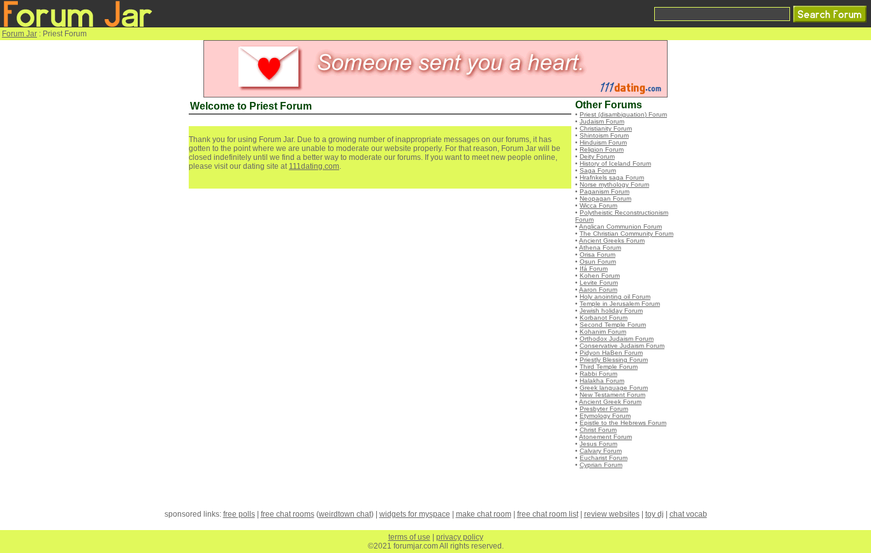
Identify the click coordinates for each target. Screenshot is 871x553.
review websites (612, 514)
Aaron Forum (598, 289)
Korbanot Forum (603, 317)
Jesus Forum (598, 443)
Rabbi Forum (598, 373)
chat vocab (688, 514)
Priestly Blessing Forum (614, 359)
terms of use (409, 537)
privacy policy (459, 537)
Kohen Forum (600, 275)
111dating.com (314, 166)
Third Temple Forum (609, 366)
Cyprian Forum (601, 464)
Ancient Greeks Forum (612, 240)
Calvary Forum (601, 450)
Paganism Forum (604, 191)
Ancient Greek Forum (610, 401)
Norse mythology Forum (614, 184)
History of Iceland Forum (615, 163)
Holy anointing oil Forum (615, 296)
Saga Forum (598, 170)
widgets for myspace (414, 514)
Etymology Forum (605, 415)
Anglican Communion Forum (620, 226)
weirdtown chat (345, 514)
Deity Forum (597, 156)
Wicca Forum (598, 205)
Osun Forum (598, 261)
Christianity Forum (606, 128)
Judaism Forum (602, 121)
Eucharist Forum (603, 457)
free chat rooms (287, 514)
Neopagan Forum (605, 198)
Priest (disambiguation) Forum (623, 114)
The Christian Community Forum (626, 233)
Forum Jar (19, 33)
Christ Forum (598, 429)
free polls (239, 514)
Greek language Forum (614, 387)
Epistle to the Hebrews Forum (623, 422)
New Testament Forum (612, 394)
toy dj (654, 514)
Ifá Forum (594, 268)
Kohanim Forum (603, 331)
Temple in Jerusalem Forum (620, 303)
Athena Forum (600, 247)
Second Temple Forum (613, 324)
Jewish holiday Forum (611, 310)
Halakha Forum (602, 380)
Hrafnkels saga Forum (612, 177)
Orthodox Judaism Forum (617, 338)
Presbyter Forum (604, 408)
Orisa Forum (597, 254)
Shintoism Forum (604, 135)
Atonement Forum (605, 436)
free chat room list (547, 514)
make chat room (483, 514)
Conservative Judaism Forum (622, 345)
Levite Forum (599, 282)
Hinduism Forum (603, 142)
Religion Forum (602, 149)
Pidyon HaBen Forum (611, 352)
